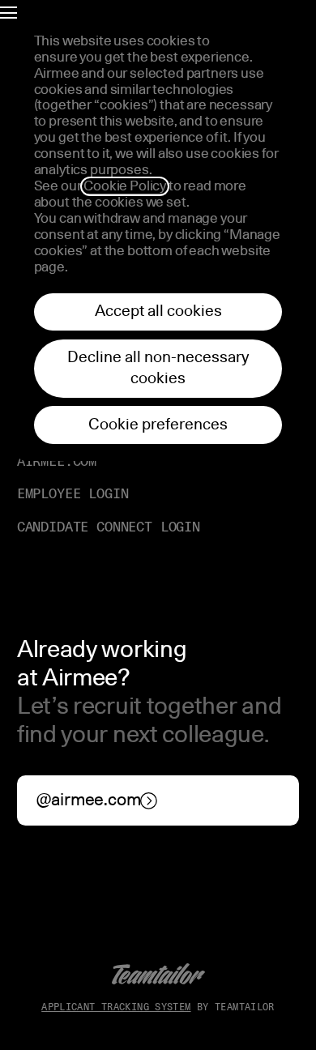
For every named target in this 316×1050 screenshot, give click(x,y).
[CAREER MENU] (8, 11)
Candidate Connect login (108, 527)
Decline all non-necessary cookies (158, 368)
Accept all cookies (158, 311)
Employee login (73, 494)
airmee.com (56, 461)
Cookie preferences (158, 425)
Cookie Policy (124, 186)
